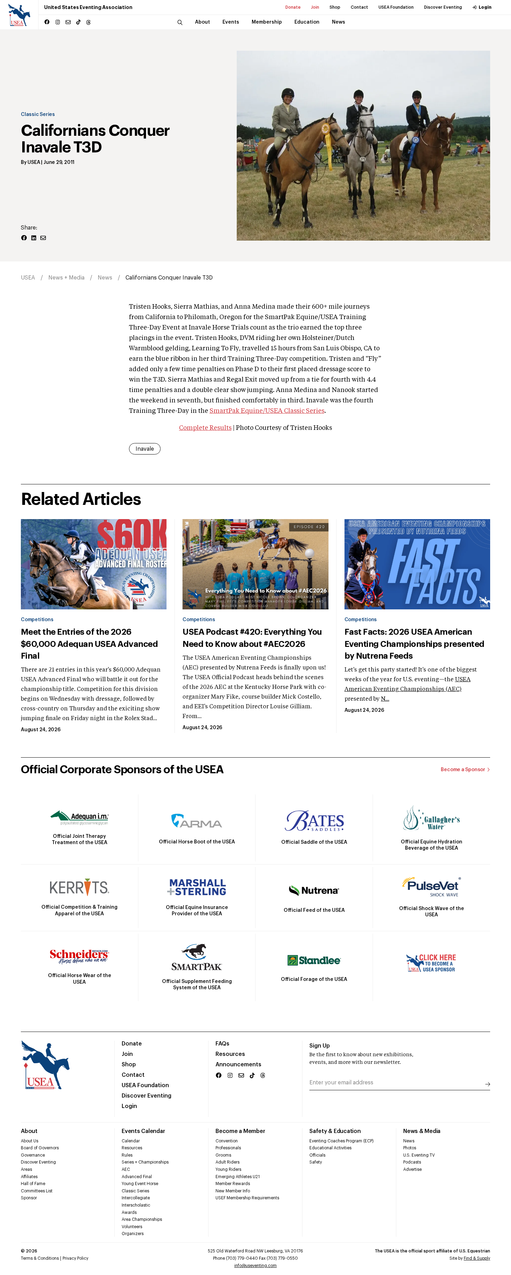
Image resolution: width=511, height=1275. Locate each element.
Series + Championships (145, 1162)
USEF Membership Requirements (247, 1198)
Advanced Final (137, 1177)
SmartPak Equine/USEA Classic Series (267, 411)
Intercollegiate (136, 1198)
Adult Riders (228, 1162)
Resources (230, 1054)
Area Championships (142, 1219)
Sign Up (319, 1046)
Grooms (223, 1155)
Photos (409, 1148)
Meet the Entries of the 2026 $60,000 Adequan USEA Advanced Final (89, 644)
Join (315, 7)
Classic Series (38, 114)
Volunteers (132, 1227)
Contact (359, 7)
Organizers (133, 1234)
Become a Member (240, 1131)
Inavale (145, 449)
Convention (227, 1141)
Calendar (131, 1141)
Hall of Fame (33, 1184)
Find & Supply (477, 1258)
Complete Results (205, 428)
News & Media (421, 1131)
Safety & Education (335, 1131)
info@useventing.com (255, 1266)
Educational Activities (330, 1148)
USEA (33, 162)
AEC (126, 1169)
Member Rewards (233, 1184)
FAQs (222, 1044)
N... (385, 699)
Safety (315, 1162)
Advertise (412, 1169)
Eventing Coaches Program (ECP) (341, 1141)
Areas (26, 1169)
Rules (127, 1155)
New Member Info (233, 1191)
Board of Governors (40, 1148)
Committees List (36, 1191)
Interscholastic (136, 1205)
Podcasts (412, 1162)
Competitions (37, 619)
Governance (33, 1155)
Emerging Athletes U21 (238, 1177)
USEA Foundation (396, 7)
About (29, 1131)
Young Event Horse (140, 1184)
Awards (129, 1212)
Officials (317, 1155)
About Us (29, 1141)
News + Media (66, 278)
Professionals (228, 1148)
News (105, 278)
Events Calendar (143, 1131)
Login (485, 7)
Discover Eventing (443, 7)
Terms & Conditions (40, 1258)
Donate (293, 7)
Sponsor (29, 1198)
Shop (335, 7)
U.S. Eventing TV (419, 1155)
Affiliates (29, 1177)
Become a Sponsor (463, 769)
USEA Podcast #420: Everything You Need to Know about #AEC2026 (252, 638)
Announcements (238, 1064)
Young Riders (228, 1169)
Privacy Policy (75, 1258)
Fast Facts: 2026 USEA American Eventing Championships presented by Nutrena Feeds (414, 644)
